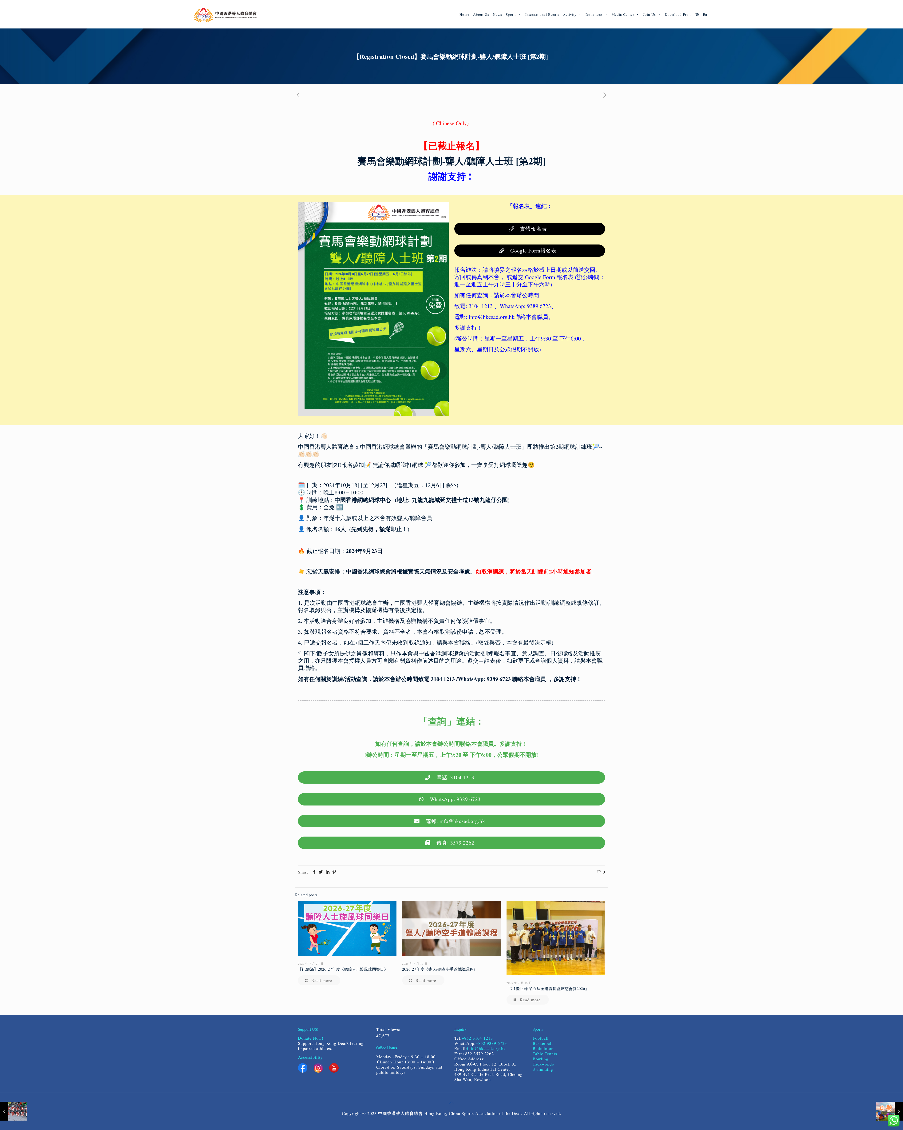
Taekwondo (543, 1064)
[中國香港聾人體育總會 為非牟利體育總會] (225, 14)
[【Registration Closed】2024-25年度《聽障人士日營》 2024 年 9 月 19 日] (889, 1111)
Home (464, 14)
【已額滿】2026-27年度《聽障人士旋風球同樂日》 (343, 969)
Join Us (649, 14)
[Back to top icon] (451, 1102)
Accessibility (310, 1057)
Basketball (543, 1043)
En (705, 14)
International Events (542, 14)
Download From (678, 14)
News (497, 14)
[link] (373, 309)
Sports (511, 14)
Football (541, 1038)
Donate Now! (310, 1038)
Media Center (623, 14)
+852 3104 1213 (477, 1038)
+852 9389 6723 (491, 1043)
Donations (594, 14)
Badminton (543, 1048)
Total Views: (389, 1029)
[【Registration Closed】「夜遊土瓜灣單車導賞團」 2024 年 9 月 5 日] (13, 1111)
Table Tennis (545, 1053)
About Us (481, 14)
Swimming (543, 1069)
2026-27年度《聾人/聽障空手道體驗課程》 (439, 969)
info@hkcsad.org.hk (486, 1048)
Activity (570, 14)
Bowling (540, 1059)
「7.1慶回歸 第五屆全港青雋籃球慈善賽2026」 (548, 988)
